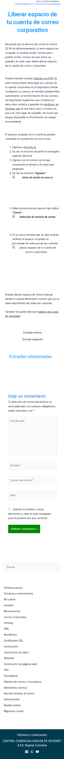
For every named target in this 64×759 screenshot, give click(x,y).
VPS (6, 670)
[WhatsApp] (32, 751)
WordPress (10, 634)
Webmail (9, 658)
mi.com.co (30, 147)
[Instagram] (26, 751)
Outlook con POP (43, 78)
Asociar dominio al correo (19, 693)
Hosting (8, 623)
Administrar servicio (15, 687)
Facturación (11, 646)
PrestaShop (11, 676)
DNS (6, 628)
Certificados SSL (13, 640)
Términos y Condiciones (32, 735)
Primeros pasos (13, 587)
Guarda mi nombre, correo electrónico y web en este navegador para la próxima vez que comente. (29, 514)
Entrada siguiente (33, 339)
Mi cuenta (9, 599)
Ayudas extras (12, 705)
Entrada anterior (32, 332)
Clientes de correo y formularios (23, 681)
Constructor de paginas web (20, 664)
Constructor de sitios (16, 652)
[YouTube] (37, 751)
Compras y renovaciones (18, 593)
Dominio (9, 605)
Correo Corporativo (15, 617)
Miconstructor (12, 611)
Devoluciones (12, 699)
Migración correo (14, 711)
